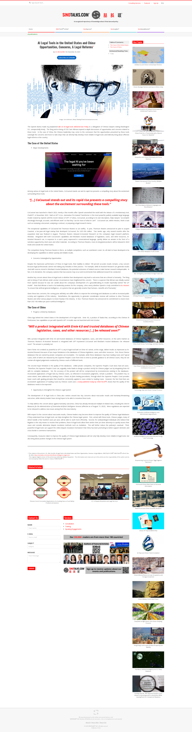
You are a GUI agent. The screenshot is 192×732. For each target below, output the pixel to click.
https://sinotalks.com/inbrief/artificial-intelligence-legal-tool (52, 455)
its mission (125, 285)
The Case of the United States (119, 45)
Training (68, 526)
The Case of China (116, 47)
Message (31, 552)
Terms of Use (103, 722)
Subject (31, 543)
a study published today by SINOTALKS (91, 382)
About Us (88, 722)
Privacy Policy (95, 722)
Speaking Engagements (73, 529)
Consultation (69, 524)
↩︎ (63, 459)
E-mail (30, 534)
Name (30, 525)
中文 (162, 3)
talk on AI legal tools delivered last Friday (73, 127)
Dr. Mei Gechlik (60, 52)
